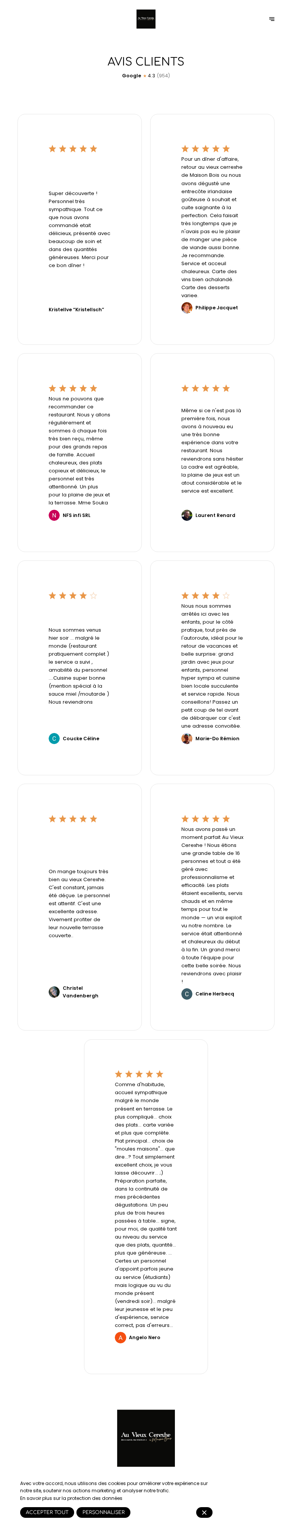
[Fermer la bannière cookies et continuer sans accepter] (204, 1512)
